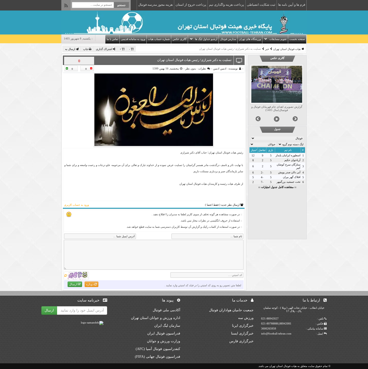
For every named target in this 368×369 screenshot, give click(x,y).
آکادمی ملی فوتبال (166, 310)
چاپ (86, 49)
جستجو (121, 5)
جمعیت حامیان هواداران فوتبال (231, 310)
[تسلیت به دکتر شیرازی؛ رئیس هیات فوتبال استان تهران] (153, 109)
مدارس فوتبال (228, 39)
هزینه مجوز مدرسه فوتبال (155, 4)
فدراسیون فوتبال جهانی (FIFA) (157, 356)
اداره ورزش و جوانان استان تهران (155, 318)
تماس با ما (112, 39)
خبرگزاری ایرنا (243, 326)
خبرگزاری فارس (241, 341)
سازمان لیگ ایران (167, 326)
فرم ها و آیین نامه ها (291, 4)
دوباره (90, 284)
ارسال (73, 284)
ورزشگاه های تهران (250, 39)
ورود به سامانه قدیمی (133, 39)
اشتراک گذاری (104, 49)
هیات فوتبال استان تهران (287, 49)
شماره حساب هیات (159, 39)
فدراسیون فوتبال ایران (163, 333)
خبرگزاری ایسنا (242, 333)
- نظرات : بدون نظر (198, 68)
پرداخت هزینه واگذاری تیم (226, 4)
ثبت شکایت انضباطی (261, 4)
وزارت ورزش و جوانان (163, 341)
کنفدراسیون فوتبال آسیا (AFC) (158, 349)
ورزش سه (246, 318)
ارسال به (70, 49)
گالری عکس (179, 39)
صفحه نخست (297, 39)
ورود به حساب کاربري (76, 204)
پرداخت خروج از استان (190, 4)
